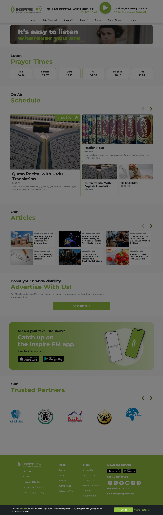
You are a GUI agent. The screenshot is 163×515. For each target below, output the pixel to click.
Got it (123, 510)
